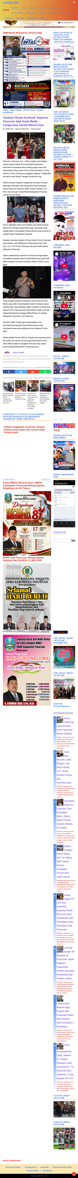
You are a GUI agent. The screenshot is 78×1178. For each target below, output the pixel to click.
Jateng (52, 8)
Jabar (60, 8)
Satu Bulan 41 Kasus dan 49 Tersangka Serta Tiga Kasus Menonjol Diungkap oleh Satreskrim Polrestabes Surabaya (32, 401)
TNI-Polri (33, 8)
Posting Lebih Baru (9, 479)
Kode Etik (45, 1167)
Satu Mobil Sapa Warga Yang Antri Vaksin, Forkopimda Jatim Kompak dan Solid (8, 398)
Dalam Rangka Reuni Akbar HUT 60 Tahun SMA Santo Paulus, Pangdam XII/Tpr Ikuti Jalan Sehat (64, 861)
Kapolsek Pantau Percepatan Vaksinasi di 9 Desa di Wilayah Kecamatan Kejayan (45, 398)
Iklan (23, 8)
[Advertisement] (65, 561)
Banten (42, 13)
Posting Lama (46, 479)
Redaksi (14, 8)
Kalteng (52, 13)
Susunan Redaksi (13, 1167)
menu (43, 18)
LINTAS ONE (11, 2)
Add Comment (35, 129)
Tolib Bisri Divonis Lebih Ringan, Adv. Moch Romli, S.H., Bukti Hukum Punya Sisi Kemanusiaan (64, 767)
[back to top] (74, 1174)
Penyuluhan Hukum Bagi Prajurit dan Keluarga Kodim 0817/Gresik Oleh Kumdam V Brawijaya (65, 1015)
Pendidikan (32, 18)
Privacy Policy (32, 1170)
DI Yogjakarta (17, 13)
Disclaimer (47, 1170)
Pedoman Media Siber (62, 1167)
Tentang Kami (31, 1167)
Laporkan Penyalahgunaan (61, 704)
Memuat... (58, 419)
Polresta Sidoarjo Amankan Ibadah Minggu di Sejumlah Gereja (20, 396)
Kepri (71, 13)
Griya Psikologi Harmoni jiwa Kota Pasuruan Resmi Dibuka (65, 726)
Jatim (43, 8)
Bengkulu (8, 18)
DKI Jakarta (31, 13)
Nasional (20, 18)
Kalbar (62, 13)
